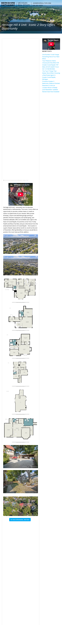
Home (11, 10)
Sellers (40, 10)
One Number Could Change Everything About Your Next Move (50, 57)
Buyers (31, 10)
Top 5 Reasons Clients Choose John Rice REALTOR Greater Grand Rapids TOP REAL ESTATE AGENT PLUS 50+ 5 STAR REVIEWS (50, 65)
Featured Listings (53, 10)
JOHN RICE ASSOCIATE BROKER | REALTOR (16, 180)
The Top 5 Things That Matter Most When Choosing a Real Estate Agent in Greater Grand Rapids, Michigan (51, 75)
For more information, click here (19, 519)
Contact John (54, 12)
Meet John (21, 10)
